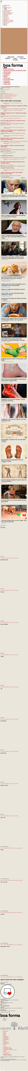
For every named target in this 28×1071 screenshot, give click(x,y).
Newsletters (11, 98)
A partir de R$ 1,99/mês (9, 654)
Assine (5, 67)
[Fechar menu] (10, 86)
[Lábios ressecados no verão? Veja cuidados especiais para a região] (14, 170)
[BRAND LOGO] (13, 66)
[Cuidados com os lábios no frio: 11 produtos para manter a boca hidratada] (14, 128)
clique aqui (10, 1059)
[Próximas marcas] (1, 27)
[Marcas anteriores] (1, 3)
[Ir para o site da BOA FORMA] (14, 32)
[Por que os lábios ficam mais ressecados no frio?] (14, 118)
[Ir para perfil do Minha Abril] (14, 89)
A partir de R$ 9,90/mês (9, 590)
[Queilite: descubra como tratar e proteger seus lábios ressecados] (14, 103)
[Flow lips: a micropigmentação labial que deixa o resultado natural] (14, 159)
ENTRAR (21, 43)
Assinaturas (11, 93)
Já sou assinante (8, 69)
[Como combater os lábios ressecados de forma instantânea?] (14, 143)
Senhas (8, 97)
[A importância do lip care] (14, 153)
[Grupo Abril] (1, 1)
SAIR (22, 45)
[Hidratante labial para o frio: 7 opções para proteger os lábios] (14, 111)
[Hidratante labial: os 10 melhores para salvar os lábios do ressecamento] (14, 136)
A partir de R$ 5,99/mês (9, 815)
